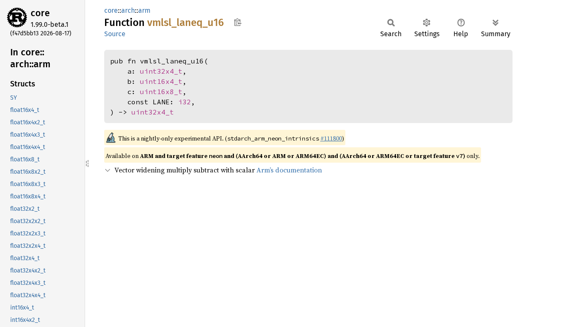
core (40, 13)
